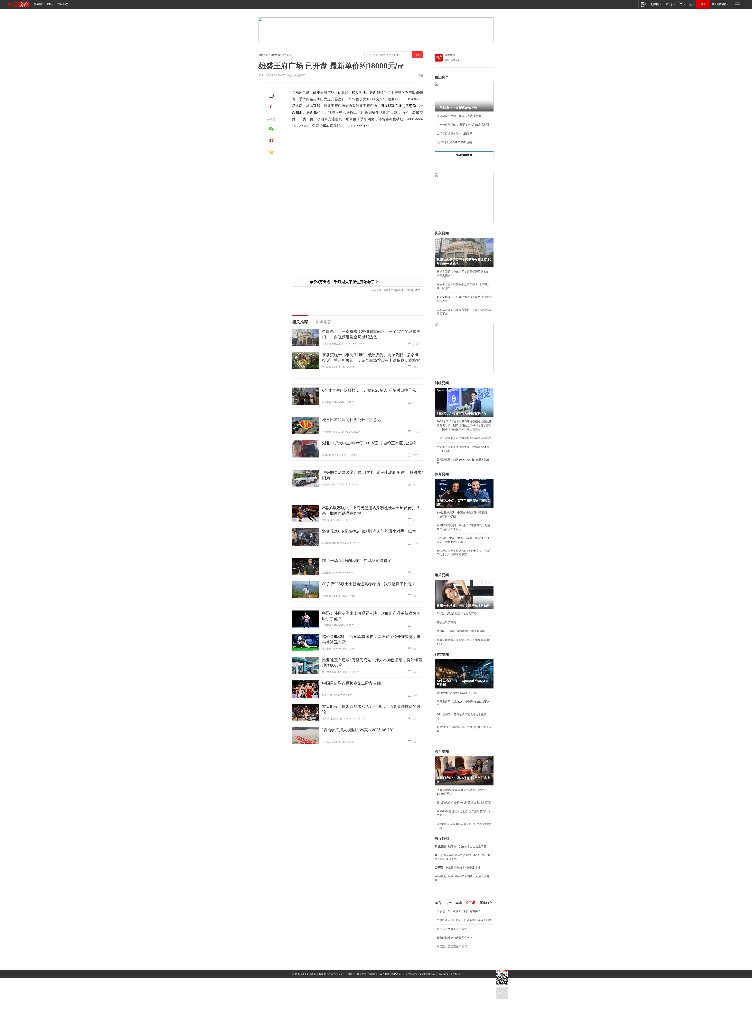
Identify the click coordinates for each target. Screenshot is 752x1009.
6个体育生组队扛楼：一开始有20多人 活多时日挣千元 (369, 390)
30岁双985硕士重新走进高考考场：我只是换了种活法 (368, 584)
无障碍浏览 (63, 4)
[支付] (682, 4)
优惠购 (343, 92)
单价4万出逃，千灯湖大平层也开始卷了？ (344, 282)
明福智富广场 (391, 106)
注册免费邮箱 (719, 4)
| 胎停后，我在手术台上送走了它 (460, 846)
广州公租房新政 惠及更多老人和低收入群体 (463, 124)
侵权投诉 (455, 974)
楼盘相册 (359, 92)
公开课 (470, 903)
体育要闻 (442, 474)
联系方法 (361, 974)
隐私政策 (396, 974)
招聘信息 (373, 974)
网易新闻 (450, 55)
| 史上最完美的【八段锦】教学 (458, 867)
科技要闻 (442, 654)
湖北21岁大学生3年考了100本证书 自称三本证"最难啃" (369, 443)
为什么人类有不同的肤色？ (453, 928)
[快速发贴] (271, 96)
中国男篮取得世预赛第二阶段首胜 (351, 683)
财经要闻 (442, 383)
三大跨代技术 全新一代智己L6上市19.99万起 (464, 802)
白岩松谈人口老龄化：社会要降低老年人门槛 (464, 920)
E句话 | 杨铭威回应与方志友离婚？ (458, 613)
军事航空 (486, 903)
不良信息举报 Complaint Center (420, 974)
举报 (420, 75)
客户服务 (384, 974)
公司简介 (350, 974)
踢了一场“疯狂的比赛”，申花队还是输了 (356, 560)
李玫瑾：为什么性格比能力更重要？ (459, 911)
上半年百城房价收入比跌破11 (454, 133)
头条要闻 (442, 233)
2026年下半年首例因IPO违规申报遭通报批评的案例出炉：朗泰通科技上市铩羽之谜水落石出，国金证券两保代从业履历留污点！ (464, 425)
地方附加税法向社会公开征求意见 (351, 420)
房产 (448, 903)
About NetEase (335, 974)
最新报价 (377, 92)
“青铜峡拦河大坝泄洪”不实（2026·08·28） (359, 730)
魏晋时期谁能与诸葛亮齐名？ (454, 937)
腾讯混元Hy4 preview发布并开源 (457, 692)
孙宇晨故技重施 (446, 622)
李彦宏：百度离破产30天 (452, 946)
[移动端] (643, 4)
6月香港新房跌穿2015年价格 (454, 142)
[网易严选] (670, 4)
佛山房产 (442, 77)
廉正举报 (443, 974)
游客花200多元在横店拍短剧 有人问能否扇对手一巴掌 (369, 531)
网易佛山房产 (277, 54)
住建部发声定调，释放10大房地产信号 (460, 115)
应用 (49, 4)
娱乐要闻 (442, 575)
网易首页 (38, 4)
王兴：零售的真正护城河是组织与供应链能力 (464, 438)
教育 (438, 903)
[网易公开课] (656, 4)
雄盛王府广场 (323, 92)
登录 (703, 4)
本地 (459, 903)
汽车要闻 (442, 751)
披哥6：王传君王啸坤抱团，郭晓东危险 (461, 631)
